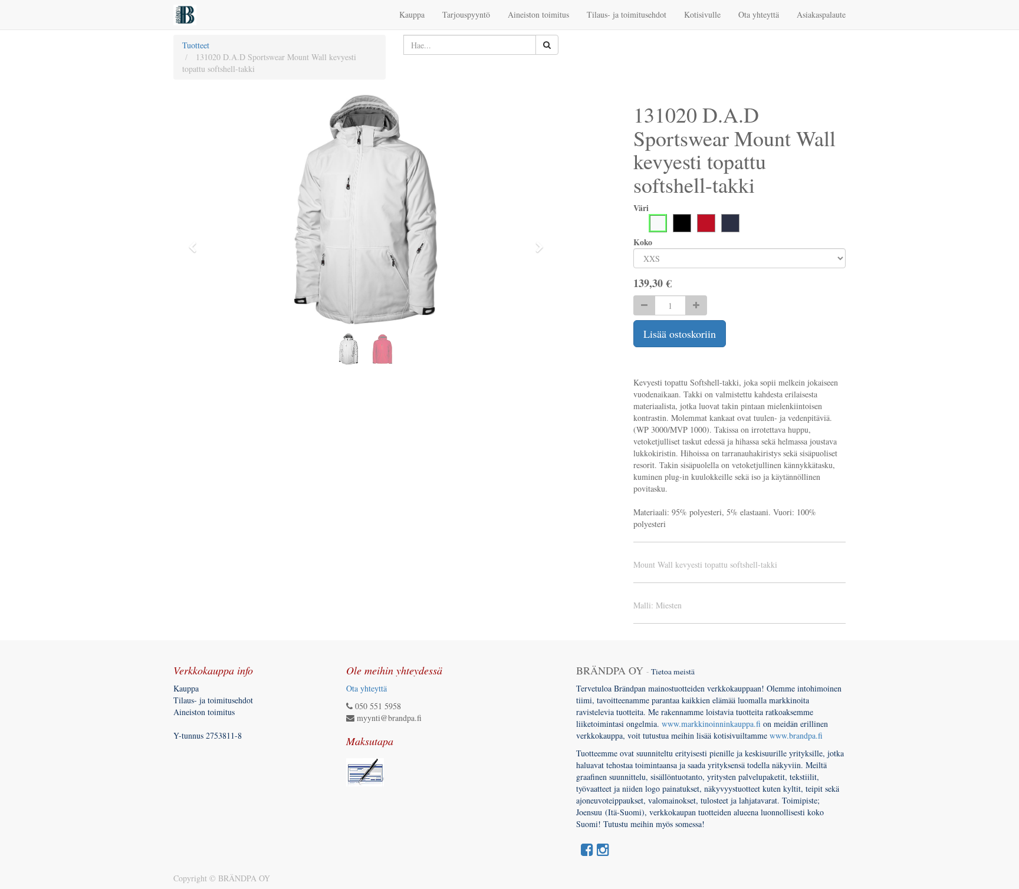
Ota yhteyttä (366, 688)
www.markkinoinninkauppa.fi (711, 723)
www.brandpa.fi (798, 735)
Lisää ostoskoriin (679, 334)
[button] (196, 241)
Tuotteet (195, 45)
